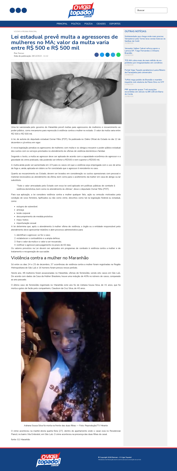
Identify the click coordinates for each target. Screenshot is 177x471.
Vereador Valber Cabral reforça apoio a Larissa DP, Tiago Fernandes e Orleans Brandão (142, 50)
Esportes (115, 23)
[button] (96, 55)
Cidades (101, 23)
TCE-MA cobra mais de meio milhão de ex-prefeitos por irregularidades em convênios (143, 61)
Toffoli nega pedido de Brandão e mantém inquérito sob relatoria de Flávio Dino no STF (144, 80)
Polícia (88, 23)
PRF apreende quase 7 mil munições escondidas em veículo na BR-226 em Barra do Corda (144, 92)
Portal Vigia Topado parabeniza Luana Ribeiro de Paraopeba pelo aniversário (145, 71)
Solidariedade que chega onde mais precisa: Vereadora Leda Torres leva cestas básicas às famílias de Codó (145, 38)
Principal (62, 23)
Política (76, 23)
